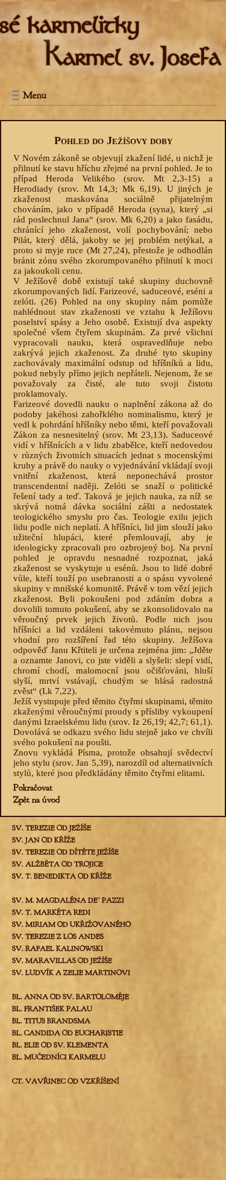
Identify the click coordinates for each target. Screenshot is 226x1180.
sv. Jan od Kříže (43, 840)
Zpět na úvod (36, 800)
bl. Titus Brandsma (51, 1021)
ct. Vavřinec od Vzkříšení (65, 1081)
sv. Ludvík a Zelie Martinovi (71, 972)
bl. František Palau (52, 1009)
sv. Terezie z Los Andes (58, 936)
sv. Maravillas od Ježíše (62, 960)
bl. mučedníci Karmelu (58, 1057)
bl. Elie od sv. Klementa (60, 1045)
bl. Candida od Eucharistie (67, 1033)
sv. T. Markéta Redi (51, 912)
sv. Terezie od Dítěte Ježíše (65, 852)
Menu (34, 95)
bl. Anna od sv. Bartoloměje (70, 997)
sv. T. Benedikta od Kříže (61, 876)
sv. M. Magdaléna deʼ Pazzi (68, 900)
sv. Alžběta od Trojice (57, 864)
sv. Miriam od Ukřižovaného (71, 924)
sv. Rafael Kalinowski (57, 948)
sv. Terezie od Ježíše (51, 828)
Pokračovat (32, 788)
